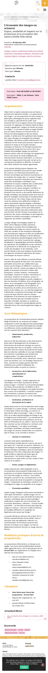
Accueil (7, 17)
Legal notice (29, 646)
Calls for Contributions (20, 17)
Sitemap (28, 643)
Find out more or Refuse (29, 664)
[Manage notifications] (43, 665)
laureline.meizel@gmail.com (29, 80)
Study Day (34, 17)
